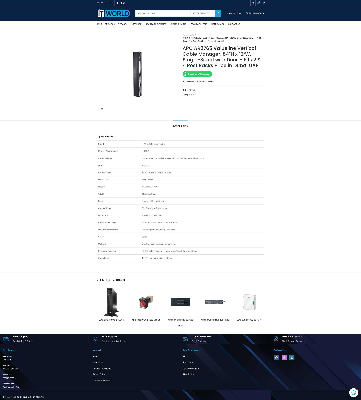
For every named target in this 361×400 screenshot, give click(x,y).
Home (185, 35)
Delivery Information (102, 380)
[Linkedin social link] (124, 3)
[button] (353, 392)
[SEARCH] (218, 13)
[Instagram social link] (120, 3)
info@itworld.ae (234, 13)
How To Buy (188, 374)
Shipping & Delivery (191, 368)
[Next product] (263, 38)
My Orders (188, 362)
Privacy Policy (99, 374)
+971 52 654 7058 (256, 13)
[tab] (180, 125)
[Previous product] (257, 38)
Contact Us (98, 362)
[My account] (253, 3)
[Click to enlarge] (102, 109)
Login (185, 356)
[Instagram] (284, 357)
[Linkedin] (291, 357)
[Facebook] (276, 357)
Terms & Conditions (102, 368)
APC (192, 35)
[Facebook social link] (117, 3)
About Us (97, 356)
